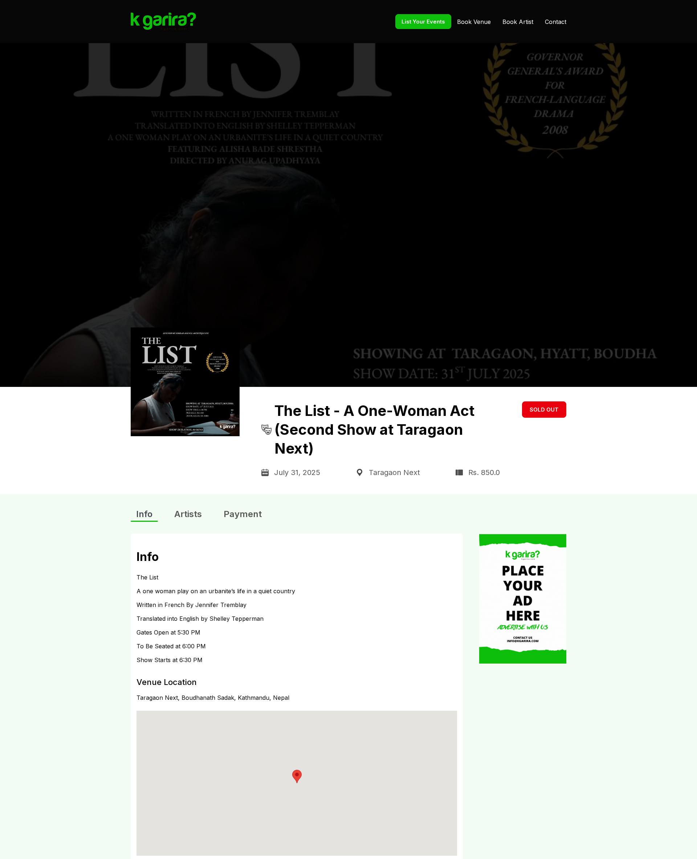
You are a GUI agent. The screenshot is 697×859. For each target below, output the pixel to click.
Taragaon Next (394, 472)
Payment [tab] (243, 514)
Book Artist (517, 21)
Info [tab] (144, 514)
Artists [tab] (188, 514)
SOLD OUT (544, 409)
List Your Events (423, 21)
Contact (555, 21)
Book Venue (474, 21)
